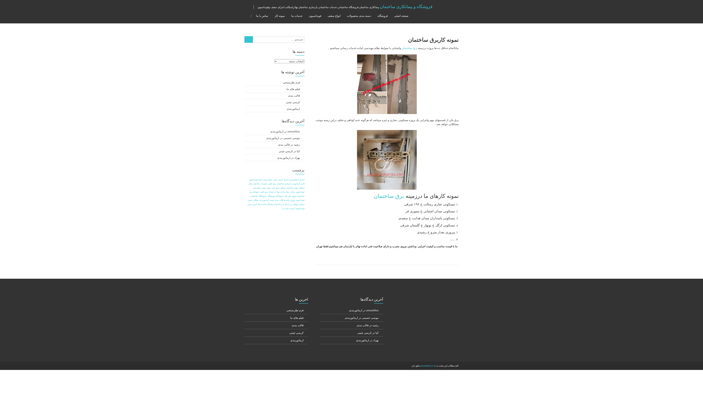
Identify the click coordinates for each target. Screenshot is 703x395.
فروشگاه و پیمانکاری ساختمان (406, 6)
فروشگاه (382, 15)
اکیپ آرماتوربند (298, 184)
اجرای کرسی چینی (281, 180)
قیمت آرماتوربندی (266, 200)
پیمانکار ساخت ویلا (265, 204)
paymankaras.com (428, 365)
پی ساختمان (279, 204)
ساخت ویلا (290, 192)
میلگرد (255, 200)
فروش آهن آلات (290, 196)
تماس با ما (262, 15)
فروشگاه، (271, 196)
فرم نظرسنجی (291, 82)
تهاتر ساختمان (292, 188)
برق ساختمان (409, 48)
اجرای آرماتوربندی (296, 180)
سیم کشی (264, 192)
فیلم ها (286, 200)
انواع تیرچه (267, 180)
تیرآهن (283, 188)
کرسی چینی (293, 102)
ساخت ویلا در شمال (277, 192)
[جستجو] (248, 39)
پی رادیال (288, 204)
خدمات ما (296, 15)
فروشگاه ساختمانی (258, 196)
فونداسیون (315, 15)
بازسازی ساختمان (284, 184)
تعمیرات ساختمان (260, 184)
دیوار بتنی (276, 188)
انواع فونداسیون (255, 180)
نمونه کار (280, 15)
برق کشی (272, 184)
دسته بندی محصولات (359, 15)
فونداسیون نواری (297, 200)
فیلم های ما (293, 89)
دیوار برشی (266, 188)
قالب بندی (294, 95)
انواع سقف (334, 15)
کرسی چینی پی (288, 208)
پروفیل (295, 204)
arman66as (293, 131)
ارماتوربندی (293, 108)
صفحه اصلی (401, 15)
